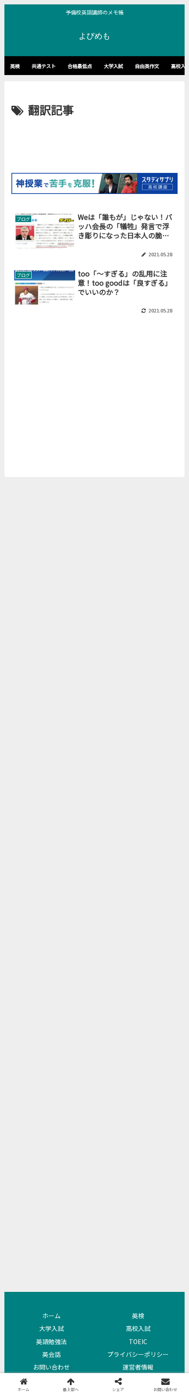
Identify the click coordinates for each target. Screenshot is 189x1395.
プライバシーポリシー (138, 1354)
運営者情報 (138, 1367)
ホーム (51, 1315)
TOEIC (138, 1341)
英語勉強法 (51, 1341)
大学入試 (51, 1328)
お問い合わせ (51, 1367)
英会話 (51, 1354)
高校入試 (138, 1328)
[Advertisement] (94, 146)
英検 (138, 1315)
